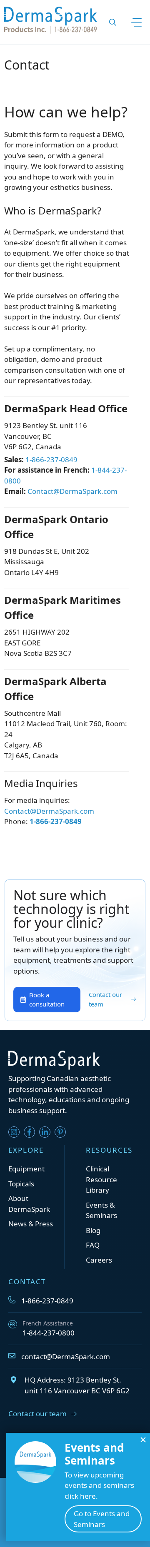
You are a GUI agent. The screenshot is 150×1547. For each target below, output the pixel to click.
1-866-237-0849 (51, 459)
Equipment (26, 1168)
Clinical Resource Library (101, 1179)
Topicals (21, 1183)
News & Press (30, 1223)
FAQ (93, 1245)
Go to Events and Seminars (102, 1519)
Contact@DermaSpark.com (73, 491)
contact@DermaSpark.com (65, 1356)
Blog (93, 1230)
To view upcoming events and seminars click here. (99, 1485)
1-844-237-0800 (48, 1333)
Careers (99, 1260)
